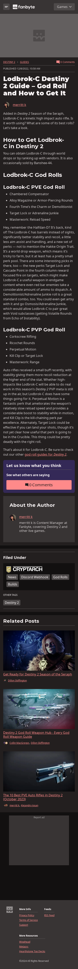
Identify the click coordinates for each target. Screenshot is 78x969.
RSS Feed (49, 915)
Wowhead (24, 942)
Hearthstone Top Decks (32, 951)
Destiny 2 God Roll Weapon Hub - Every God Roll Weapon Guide (36, 735)
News (12, 577)
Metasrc (23, 946)
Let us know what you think (33, 465)
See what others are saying (28, 475)
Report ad (39, 817)
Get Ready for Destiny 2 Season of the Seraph (37, 674)
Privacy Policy (26, 915)
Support (23, 925)
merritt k (19, 105)
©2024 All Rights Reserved (34, 961)
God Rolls (60, 577)
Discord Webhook (34, 577)
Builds (12, 584)
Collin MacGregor (19, 743)
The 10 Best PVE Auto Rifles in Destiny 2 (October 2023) (33, 797)
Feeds (47, 909)
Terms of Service (28, 920)
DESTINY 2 (9, 62)
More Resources (28, 935)
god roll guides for (45, 454)
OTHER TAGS (10, 595)
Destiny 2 (12, 602)
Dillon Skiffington (17, 680)
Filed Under (14, 557)
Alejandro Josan (29, 805)
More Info (25, 909)
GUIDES (24, 62)
